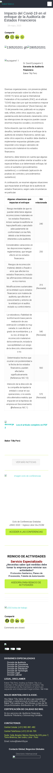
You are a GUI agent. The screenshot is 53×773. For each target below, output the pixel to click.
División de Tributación (17, 668)
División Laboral (14, 675)
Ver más (44, 689)
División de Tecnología (17, 670)
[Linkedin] (17, 37)
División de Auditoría (16, 662)
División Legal (13, 673)
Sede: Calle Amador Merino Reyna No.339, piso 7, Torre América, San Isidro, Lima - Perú (26, 736)
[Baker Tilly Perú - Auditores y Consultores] (7, 4)
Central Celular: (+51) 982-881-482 (19, 727)
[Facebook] (7, 37)
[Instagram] (12, 37)
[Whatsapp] (22, 37)
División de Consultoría (17, 664)
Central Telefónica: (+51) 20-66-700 (20, 731)
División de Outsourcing (18, 666)
